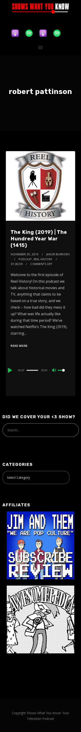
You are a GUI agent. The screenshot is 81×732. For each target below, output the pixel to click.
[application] (40, 370)
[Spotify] (31, 33)
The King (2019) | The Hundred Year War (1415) (39, 238)
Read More (19, 346)
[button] (40, 47)
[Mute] (54, 370)
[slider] (64, 374)
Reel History (43, 259)
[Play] (9, 370)
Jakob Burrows (58, 254)
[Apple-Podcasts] (17, 33)
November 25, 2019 (24, 254)
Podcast (25, 259)
